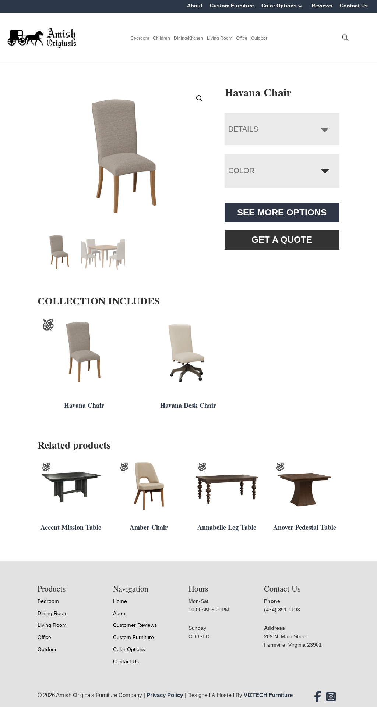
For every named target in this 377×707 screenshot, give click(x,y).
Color (241, 171)
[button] (199, 98)
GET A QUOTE (281, 239)
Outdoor (259, 38)
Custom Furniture (232, 5)
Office (241, 38)
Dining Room (53, 613)
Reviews (321, 5)
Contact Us (354, 5)
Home (120, 601)
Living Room (219, 38)
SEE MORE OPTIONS (282, 212)
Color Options (279, 5)
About (194, 5)
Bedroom (140, 38)
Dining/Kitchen (188, 38)
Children (161, 38)
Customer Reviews (135, 625)
